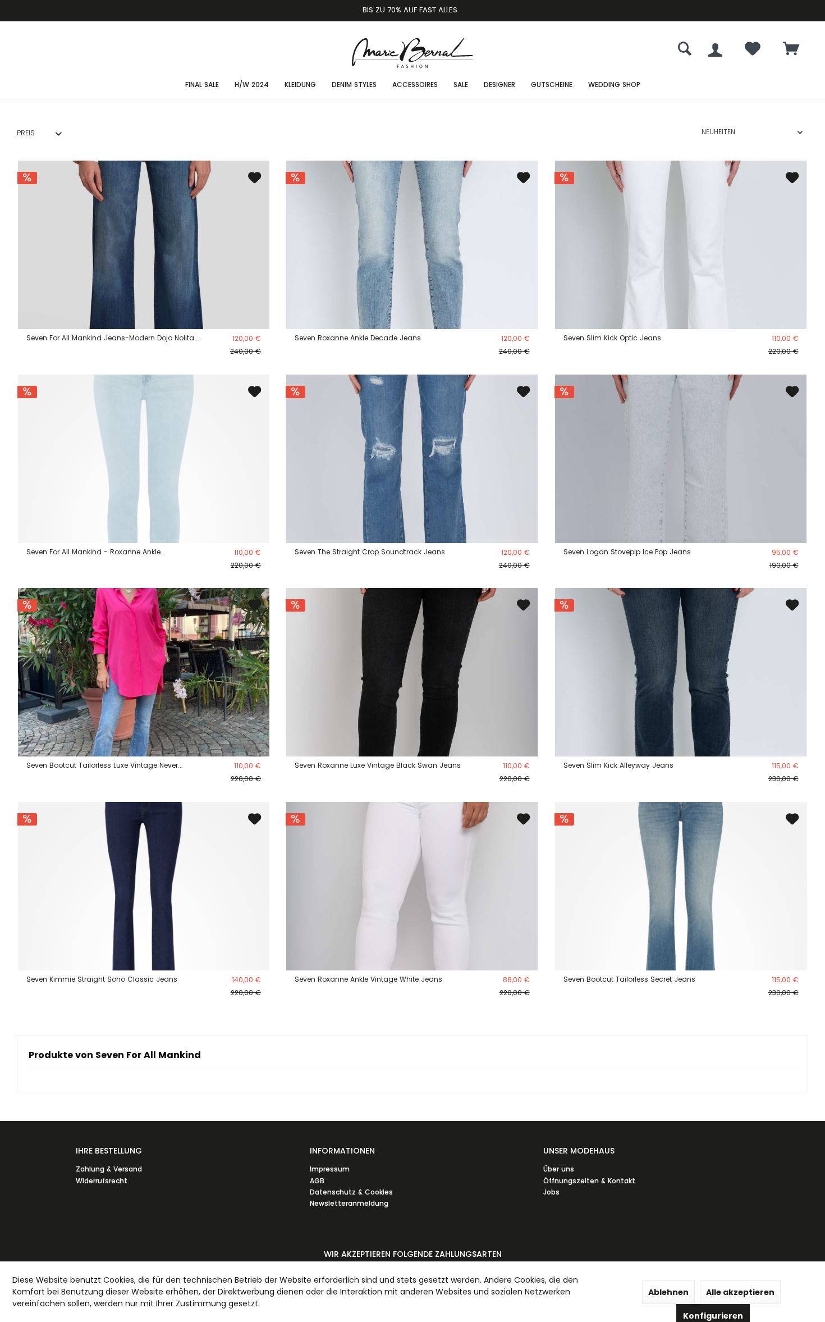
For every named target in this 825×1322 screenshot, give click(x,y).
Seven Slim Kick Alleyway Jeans (618, 765)
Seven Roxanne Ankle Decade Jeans (358, 338)
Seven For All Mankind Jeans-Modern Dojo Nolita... (112, 338)
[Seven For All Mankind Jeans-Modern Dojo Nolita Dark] (143, 245)
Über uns (558, 1169)
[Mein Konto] (715, 50)
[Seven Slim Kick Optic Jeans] (680, 245)
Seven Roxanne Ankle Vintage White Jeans (368, 979)
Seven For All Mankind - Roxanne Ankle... (96, 552)
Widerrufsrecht (101, 1181)
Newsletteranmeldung (349, 1203)
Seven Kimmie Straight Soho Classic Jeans (101, 979)
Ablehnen (668, 1292)
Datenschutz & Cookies (351, 1192)
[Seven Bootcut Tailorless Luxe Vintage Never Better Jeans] (143, 672)
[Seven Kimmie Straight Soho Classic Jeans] (143, 886)
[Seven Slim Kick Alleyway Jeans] (680, 672)
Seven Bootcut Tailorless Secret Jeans (629, 979)
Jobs (551, 1192)
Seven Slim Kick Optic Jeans (612, 338)
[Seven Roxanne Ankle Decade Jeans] (412, 245)
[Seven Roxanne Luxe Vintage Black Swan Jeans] (412, 672)
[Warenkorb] (791, 49)
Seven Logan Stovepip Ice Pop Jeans (627, 552)
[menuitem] (791, 50)
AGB (317, 1181)
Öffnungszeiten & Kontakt (589, 1181)
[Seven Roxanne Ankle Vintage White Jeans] (412, 886)
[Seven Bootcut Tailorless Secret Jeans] (680, 886)
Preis (26, 133)
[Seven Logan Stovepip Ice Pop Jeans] (680, 459)
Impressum (330, 1169)
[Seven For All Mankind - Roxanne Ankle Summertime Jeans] (143, 459)
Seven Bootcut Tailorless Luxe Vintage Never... (104, 765)
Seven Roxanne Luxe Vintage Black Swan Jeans (378, 765)
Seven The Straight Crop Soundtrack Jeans (370, 552)
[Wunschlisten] (752, 51)
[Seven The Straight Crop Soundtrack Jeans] (412, 459)
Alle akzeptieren (740, 1292)
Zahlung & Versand (109, 1169)
